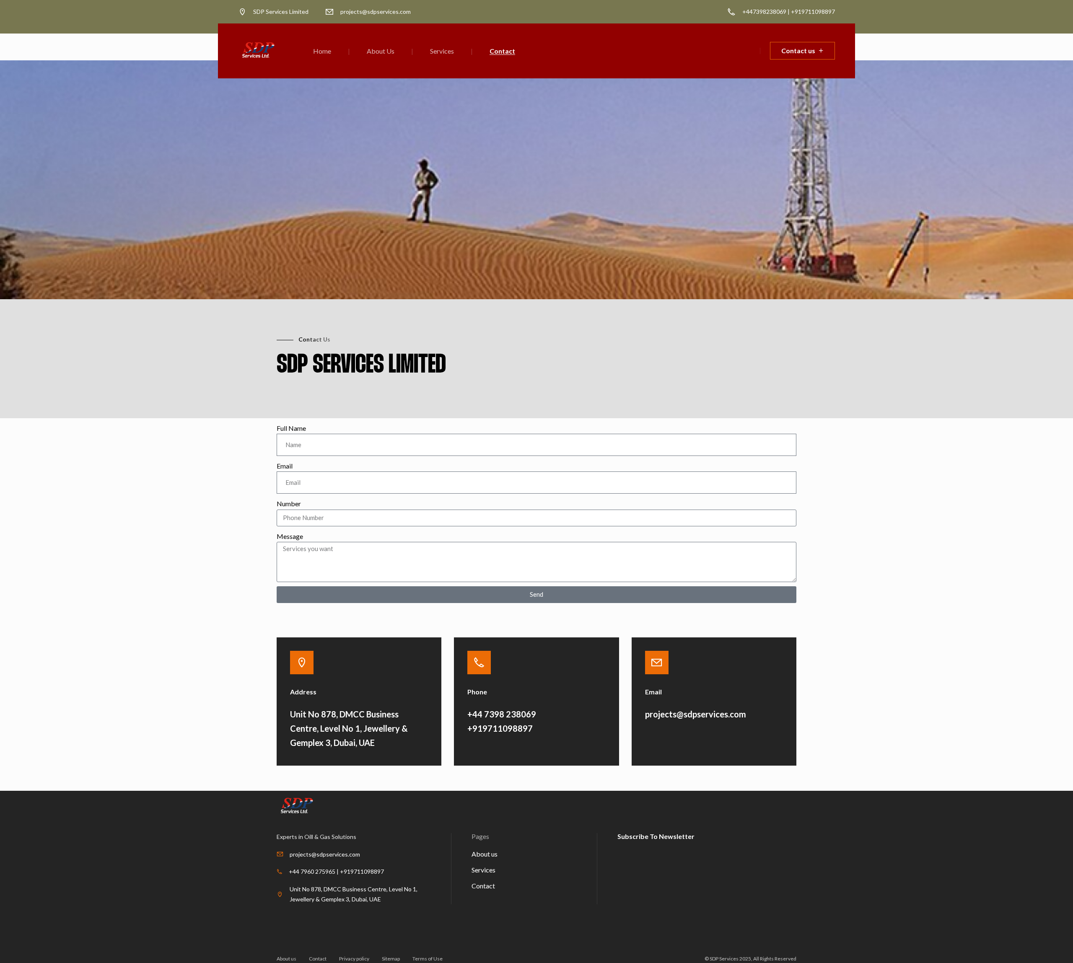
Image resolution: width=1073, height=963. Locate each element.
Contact (502, 51)
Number (289, 503)
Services (442, 51)
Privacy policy (354, 958)
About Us (380, 51)
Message (290, 536)
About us (485, 854)
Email (285, 466)
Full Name (291, 428)
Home (322, 51)
